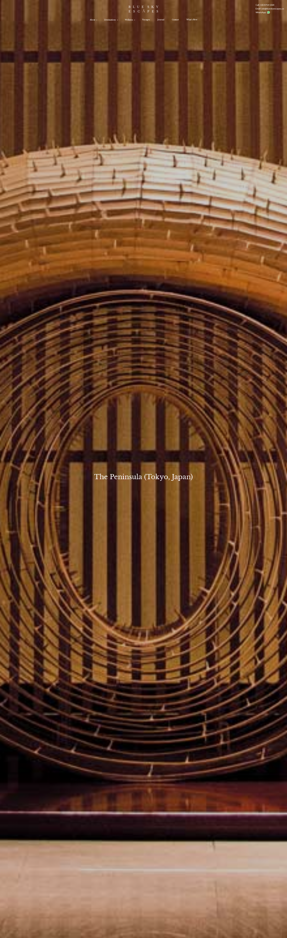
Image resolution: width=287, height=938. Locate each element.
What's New (191, 20)
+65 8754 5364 (267, 5)
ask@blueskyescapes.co (272, 8)
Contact (175, 20)
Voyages (146, 20)
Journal (160, 20)
